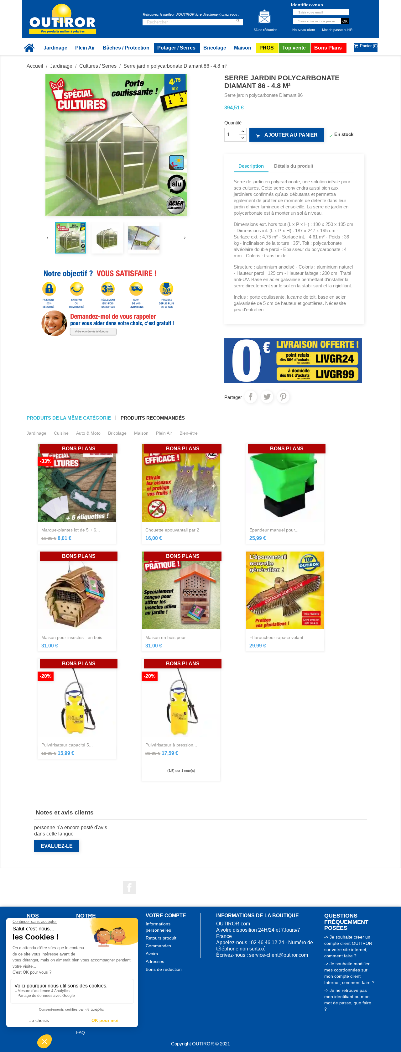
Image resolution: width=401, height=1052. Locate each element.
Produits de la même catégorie (69, 418)
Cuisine (61, 433)
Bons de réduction (164, 969)
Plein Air (164, 433)
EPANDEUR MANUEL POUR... (274, 529)
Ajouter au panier (287, 135)
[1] (170, 760)
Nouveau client (303, 30)
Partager (250, 396)
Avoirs (152, 953)
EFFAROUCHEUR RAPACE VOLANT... (278, 637)
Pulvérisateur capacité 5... (67, 744)
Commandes (158, 945)
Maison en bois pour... (167, 637)
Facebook (129, 887)
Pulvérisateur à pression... (171, 744)
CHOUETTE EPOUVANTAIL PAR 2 (172, 529)
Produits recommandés (153, 418)
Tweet (267, 396)
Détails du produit (293, 166)
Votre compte (166, 915)
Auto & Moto (88, 433)
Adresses (155, 961)
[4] (187, 760)
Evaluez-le (57, 846)
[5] (192, 760)
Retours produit (161, 937)
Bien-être (189, 433)
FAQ (80, 1032)
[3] (181, 760)
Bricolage (117, 433)
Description (251, 166)
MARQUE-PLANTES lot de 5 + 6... (70, 529)
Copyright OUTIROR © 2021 (200, 1043)
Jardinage (36, 433)
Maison (141, 433)
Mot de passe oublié (337, 30)
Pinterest (283, 396)
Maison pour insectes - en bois (71, 637)
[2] (175, 760)
